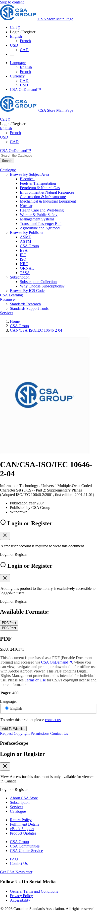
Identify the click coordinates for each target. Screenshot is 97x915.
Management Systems (37, 219)
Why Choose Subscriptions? (42, 286)
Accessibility (20, 900)
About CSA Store (24, 798)
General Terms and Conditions (34, 891)
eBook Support (22, 829)
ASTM (25, 241)
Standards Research (25, 304)
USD (14, 45)
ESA (24, 250)
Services (16, 807)
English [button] (16, 36)
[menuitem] (58, 179)
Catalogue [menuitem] (8, 170)
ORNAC (27, 268)
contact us (53, 720)
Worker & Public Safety (38, 214)
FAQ (14, 859)
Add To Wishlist (13, 729)
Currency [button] (17, 76)
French (25, 41)
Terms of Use (35, 680)
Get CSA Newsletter (16, 872)
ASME (25, 237)
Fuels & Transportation (38, 183)
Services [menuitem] (6, 313)
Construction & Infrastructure (43, 197)
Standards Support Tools (29, 308)
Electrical (27, 179)
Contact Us (59, 733)
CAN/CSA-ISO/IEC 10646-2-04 (36, 330)
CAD (24, 50)
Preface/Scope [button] (14, 743)
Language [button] (18, 63)
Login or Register (22, 754)
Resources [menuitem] (8, 299)
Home (15, 321)
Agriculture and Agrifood (40, 228)
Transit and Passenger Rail (40, 223)
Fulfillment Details (24, 824)
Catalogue (18, 811)
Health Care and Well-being (42, 210)
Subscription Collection (38, 282)
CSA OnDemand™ (25, 89)
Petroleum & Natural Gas (40, 188)
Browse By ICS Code (27, 290)
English (26, 67)
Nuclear (26, 206)
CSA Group (29, 246)
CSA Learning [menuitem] (11, 295)
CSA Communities (25, 846)
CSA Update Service (26, 850)
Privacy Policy (21, 896)
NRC (24, 264)
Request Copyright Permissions (24, 733)
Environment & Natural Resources (47, 192)
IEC (23, 255)
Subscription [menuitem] (20, 277)
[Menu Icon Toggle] (12, 55)
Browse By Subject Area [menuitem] (29, 174)
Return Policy (21, 820)
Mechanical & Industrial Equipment (48, 201)
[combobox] (23, 155)
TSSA (25, 273)
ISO (23, 259)
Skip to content (12, 2)
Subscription (20, 802)
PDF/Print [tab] (9, 623)
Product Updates (23, 833)
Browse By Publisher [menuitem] (27, 232)
